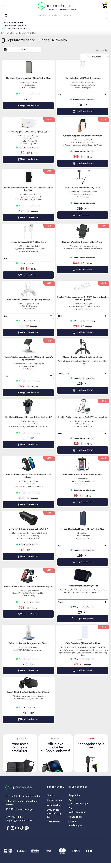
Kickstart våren (8, 33)
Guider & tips (54, 800)
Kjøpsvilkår (75, 795)
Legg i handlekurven (30, 106)
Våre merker (54, 805)
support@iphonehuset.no (19, 821)
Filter (23, 50)
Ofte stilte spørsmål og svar (54, 813)
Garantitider (54, 822)
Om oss (51, 795)
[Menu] (5, 5)
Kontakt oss (75, 817)
